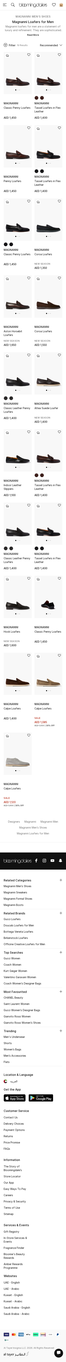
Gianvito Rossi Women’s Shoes (22, 1022)
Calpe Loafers (12, 708)
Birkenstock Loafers (16, 937)
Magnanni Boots (13, 904)
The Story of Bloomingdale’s (13, 1168)
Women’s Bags (12, 1049)
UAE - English (12, 1282)
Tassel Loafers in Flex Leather (47, 109)
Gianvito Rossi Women (17, 1016)
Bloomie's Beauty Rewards (14, 1256)
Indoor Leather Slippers (12, 487)
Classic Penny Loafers (17, 107)
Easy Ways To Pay (15, 1188)
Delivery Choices (14, 1123)
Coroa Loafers (43, 254)
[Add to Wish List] (28, 55)
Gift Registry (11, 1231)
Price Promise (12, 1142)
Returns (8, 1136)
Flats (7, 1061)
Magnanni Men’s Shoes (33, 16)
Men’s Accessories (15, 1055)
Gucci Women (12, 958)
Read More (33, 35)
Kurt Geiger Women (15, 970)
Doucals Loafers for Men (19, 925)
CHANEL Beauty (13, 997)
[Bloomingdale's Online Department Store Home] (33, 5)
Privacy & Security (15, 1201)
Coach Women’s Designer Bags (22, 983)
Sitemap (9, 1213)
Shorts (8, 1043)
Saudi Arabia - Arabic (17, 1313)
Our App (9, 1182)
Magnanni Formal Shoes (18, 898)
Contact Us (11, 1117)
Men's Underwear (14, 1036)
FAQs (7, 1148)
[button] (15, 89)
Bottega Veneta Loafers (18, 931)
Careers (8, 1195)
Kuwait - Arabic (13, 1301)
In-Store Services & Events (15, 1239)
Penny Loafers (12, 181)
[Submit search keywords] (13, 5)
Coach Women (12, 964)
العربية (13, 1081)
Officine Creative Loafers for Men (24, 944)
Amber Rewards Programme (13, 1265)
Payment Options (14, 1129)
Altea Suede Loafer (46, 408)
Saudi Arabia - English (17, 1307)
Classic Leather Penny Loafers (17, 410)
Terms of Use (12, 1207)
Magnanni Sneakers (15, 892)
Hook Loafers (12, 631)
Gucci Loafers (12, 919)
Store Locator (12, 1176)
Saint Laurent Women (17, 1003)
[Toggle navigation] (5, 5)
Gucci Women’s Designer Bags (22, 1010)
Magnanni (11, 103)
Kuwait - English (13, 1295)
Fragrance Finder (14, 1247)
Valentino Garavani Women (20, 977)
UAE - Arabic (11, 1288)
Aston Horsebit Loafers (13, 333)
